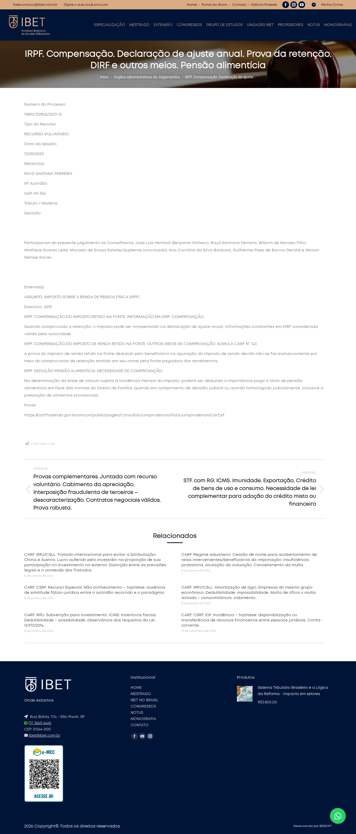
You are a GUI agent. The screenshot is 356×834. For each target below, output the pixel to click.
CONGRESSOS (143, 706)
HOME (136, 688)
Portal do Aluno (214, 5)
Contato (239, 5)
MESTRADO (141, 694)
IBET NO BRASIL (144, 700)
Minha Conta (332, 5)
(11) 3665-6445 (39, 723)
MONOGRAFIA (143, 719)
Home (192, 5)
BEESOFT (326, 826)
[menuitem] (110, 25)
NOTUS (137, 713)
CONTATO (140, 725)
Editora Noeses (264, 5)
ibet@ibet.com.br (44, 735)
